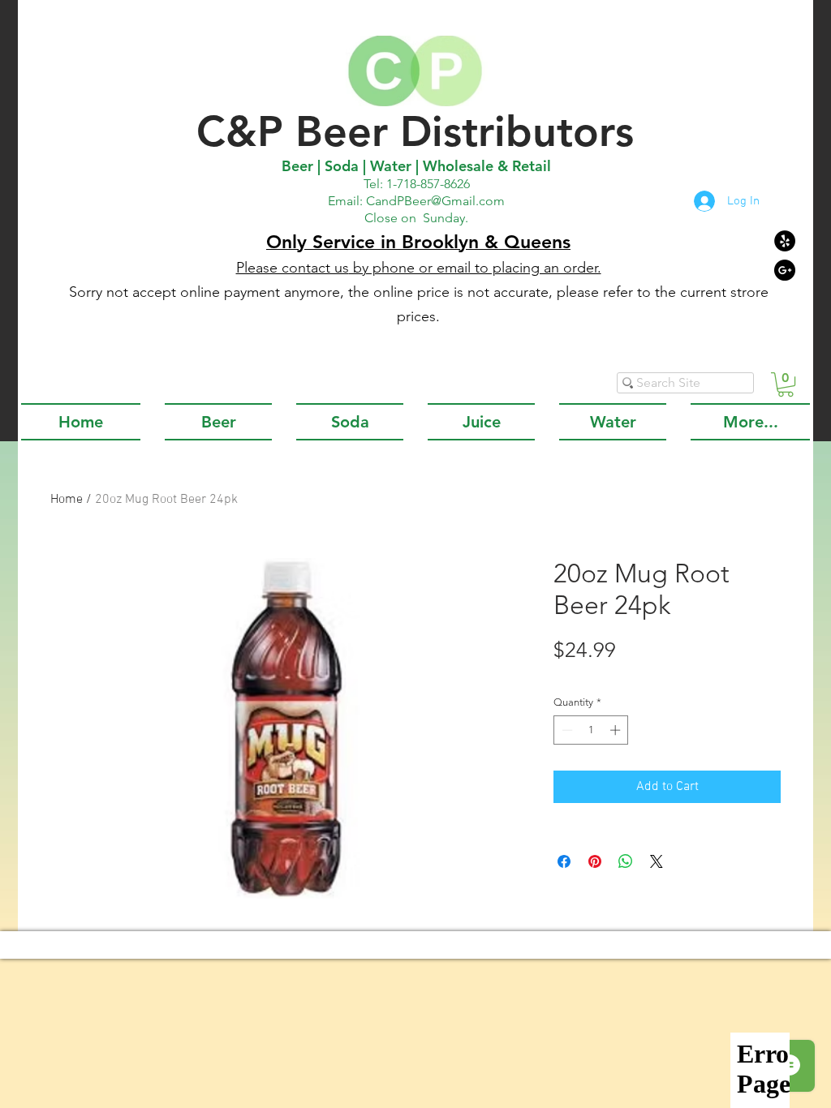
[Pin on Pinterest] (595, 861)
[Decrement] (565, 730)
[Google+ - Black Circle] (784, 270)
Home (66, 500)
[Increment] (616, 730)
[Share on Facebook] (564, 861)
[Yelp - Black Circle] (784, 240)
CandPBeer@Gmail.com (435, 200)
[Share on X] (656, 861)
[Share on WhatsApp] (625, 861)
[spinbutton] (591, 730)
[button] (785, 384)
